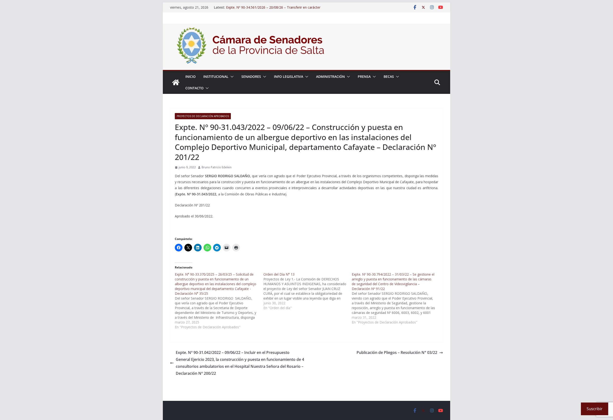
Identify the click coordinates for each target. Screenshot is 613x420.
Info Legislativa (288, 76)
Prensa (364, 76)
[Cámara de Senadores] (176, 82)
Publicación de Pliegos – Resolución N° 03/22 (397, 352)
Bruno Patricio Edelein (217, 167)
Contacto (194, 88)
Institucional (215, 76)
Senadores (251, 76)
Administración (330, 76)
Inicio (190, 76)
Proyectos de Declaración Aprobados (203, 116)
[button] (231, 76)
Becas (389, 76)
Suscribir (594, 408)
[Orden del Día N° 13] (307, 291)
